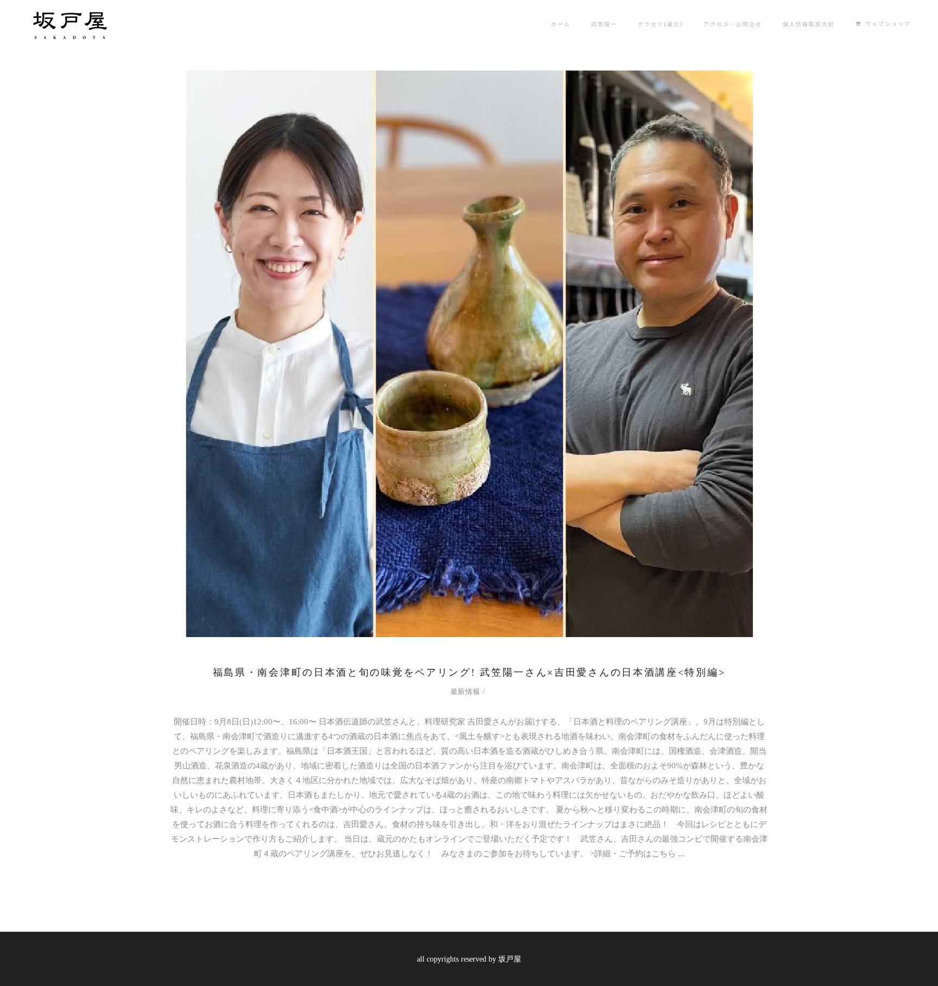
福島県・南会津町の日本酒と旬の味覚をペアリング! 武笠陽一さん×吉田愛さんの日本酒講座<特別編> (469, 672)
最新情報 (465, 692)
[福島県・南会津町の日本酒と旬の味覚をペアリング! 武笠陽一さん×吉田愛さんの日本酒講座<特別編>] (469, 354)
